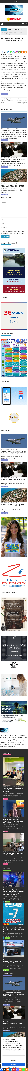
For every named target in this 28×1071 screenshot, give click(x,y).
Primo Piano (7, 901)
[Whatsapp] (11, 52)
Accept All (13, 1064)
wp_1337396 (14, 44)
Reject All (13, 1060)
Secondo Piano (4, 93)
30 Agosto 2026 (5, 128)
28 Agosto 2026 (7, 851)
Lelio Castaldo (15, 926)
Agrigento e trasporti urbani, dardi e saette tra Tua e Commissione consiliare (21, 101)
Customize (13, 1057)
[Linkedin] (8, 52)
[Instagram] (16, 52)
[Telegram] (13, 52)
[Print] (22, 52)
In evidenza (5, 798)
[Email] (19, 52)
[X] (5, 52)
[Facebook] (2, 52)
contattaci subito (10, 746)
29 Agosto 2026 (5, 183)
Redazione (13, 128)
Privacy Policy (21, 740)
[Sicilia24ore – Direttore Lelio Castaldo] (2, 24)
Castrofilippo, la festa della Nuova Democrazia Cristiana (7, 100)
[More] (25, 52)
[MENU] (26, 24)
